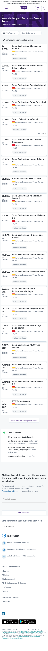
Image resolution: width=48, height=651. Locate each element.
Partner (5, 591)
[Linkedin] (3, 613)
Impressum (6, 587)
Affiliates (5, 575)
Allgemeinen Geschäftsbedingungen (32, 631)
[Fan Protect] (11, 536)
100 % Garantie (14, 432)
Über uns (5, 571)
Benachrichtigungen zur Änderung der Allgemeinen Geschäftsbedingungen (21, 637)
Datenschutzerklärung (10, 491)
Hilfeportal (6, 602)
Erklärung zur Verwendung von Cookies (31, 632)
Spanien (4, 15)
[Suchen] (43, 8)
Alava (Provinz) (13, 15)
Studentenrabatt (8, 579)
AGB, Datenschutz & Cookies (14, 583)
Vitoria (22, 15)
